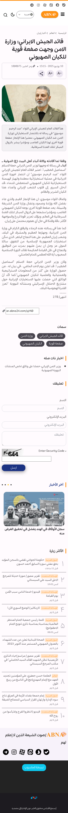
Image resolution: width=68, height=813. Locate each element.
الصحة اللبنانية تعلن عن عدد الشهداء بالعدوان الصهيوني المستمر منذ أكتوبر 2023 (30, 642)
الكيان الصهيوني (32, 344)
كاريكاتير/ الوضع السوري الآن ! (32, 608)
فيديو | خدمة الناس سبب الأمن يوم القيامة (31, 594)
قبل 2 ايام (54, 668)
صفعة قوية (56, 344)
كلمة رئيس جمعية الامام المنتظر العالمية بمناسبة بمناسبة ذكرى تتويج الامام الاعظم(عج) (32, 624)
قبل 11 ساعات (51, 568)
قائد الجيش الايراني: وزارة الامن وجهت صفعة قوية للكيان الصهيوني (35, 49)
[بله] (46, 752)
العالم (52, 33)
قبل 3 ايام (54, 600)
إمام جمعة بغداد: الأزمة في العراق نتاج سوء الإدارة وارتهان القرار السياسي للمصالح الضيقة (30, 698)
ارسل (14, 468)
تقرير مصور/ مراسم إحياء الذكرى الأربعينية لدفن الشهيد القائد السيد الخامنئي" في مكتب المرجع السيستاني (31, 660)
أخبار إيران (41, 33)
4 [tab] (2, 484)
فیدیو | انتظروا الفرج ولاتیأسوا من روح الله (30, 714)
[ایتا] (30, 752)
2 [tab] (8, 484)
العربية (27, 14)
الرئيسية (62, 33)
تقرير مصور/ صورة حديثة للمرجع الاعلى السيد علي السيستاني (30, 578)
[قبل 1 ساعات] (34, 509)
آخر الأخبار (56, 484)
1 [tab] (11, 484)
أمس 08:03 (53, 632)
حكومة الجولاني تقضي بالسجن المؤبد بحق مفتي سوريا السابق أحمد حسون (30, 562)
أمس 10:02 (53, 584)
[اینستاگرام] (14, 752)
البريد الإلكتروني (56, 417)
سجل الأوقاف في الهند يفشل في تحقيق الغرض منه (34, 531)
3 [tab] (5, 484)
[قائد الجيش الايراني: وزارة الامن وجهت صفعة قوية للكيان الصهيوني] (34, 103)
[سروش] (38, 752)
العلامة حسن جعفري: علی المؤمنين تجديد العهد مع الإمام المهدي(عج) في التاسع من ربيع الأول (30, 680)
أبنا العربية (46, 15)
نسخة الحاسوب (34, 767)
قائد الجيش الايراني (51, 336)
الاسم (63, 400)
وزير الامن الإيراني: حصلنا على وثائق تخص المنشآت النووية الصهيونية (33, 368)
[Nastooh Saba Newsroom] (34, 797)
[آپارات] (22, 752)
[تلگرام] (6, 752)
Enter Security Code (52, 451)
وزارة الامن (27, 336)
